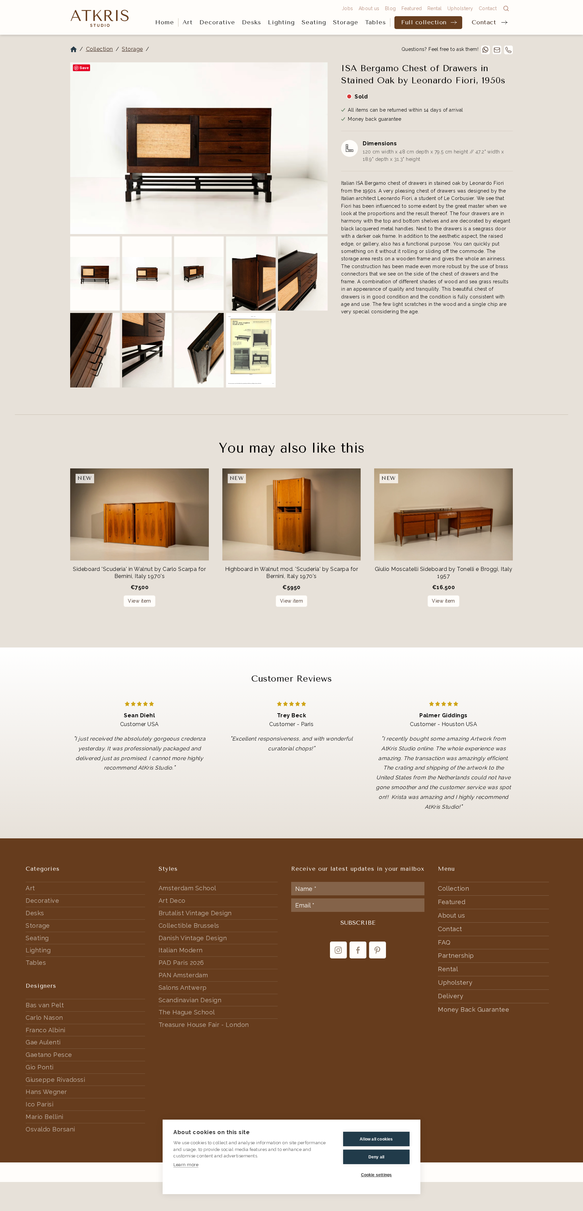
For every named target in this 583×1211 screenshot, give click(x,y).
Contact (484, 22)
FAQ (444, 942)
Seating (314, 22)
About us (369, 8)
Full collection (424, 22)
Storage (345, 22)
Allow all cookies (376, 1139)
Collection (99, 49)
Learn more (185, 1164)
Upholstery (460, 8)
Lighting (281, 22)
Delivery (450, 996)
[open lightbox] (199, 148)
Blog (390, 8)
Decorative (217, 22)
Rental (434, 8)
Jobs (347, 8)
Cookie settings (376, 1175)
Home (164, 22)
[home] (100, 18)
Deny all (376, 1157)
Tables (375, 22)
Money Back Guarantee (473, 1009)
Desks (251, 22)
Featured (411, 8)
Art (188, 22)
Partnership (456, 955)
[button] (187, 22)
